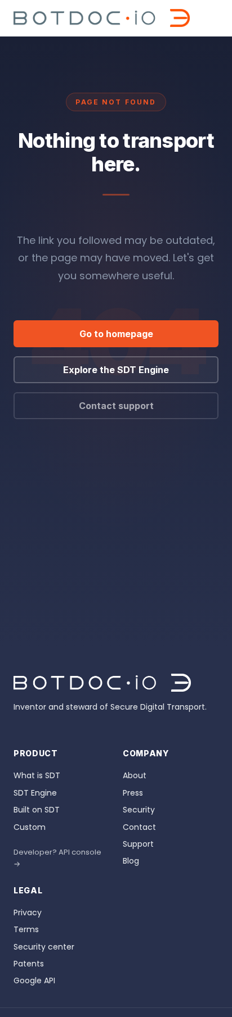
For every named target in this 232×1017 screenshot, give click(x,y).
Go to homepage (116, 333)
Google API (34, 980)
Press (133, 792)
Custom (30, 827)
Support (138, 844)
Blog (131, 860)
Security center (44, 946)
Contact (139, 827)
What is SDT (37, 775)
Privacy (28, 912)
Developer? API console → (57, 858)
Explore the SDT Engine (116, 369)
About (134, 775)
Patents (29, 963)
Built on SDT (37, 809)
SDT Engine (35, 792)
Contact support (116, 405)
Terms (26, 929)
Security (139, 809)
